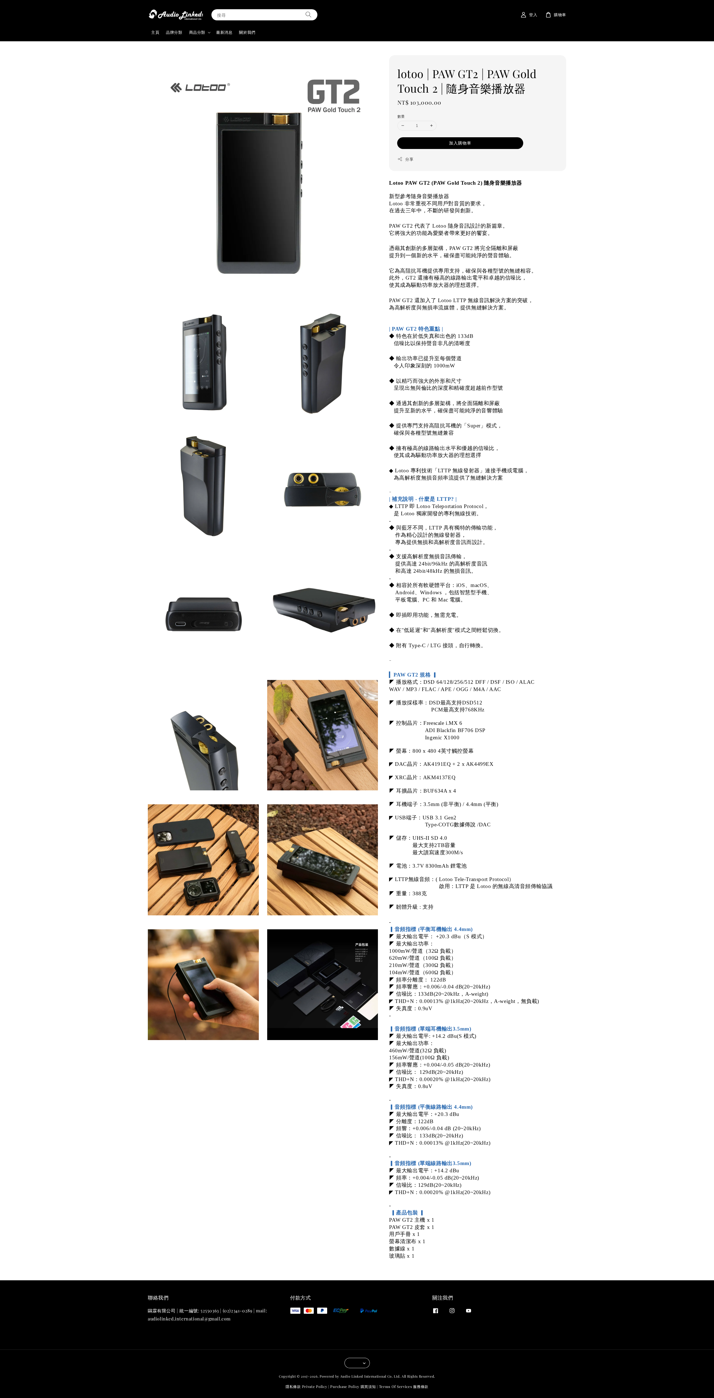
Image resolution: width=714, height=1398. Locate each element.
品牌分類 (174, 32)
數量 (401, 116)
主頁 (155, 32)
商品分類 (197, 32)
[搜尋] (308, 14)
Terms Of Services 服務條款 (403, 1386)
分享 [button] (409, 159)
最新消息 (224, 32)
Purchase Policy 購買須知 (353, 1386)
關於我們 (247, 32)
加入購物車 (460, 143)
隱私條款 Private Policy (306, 1386)
